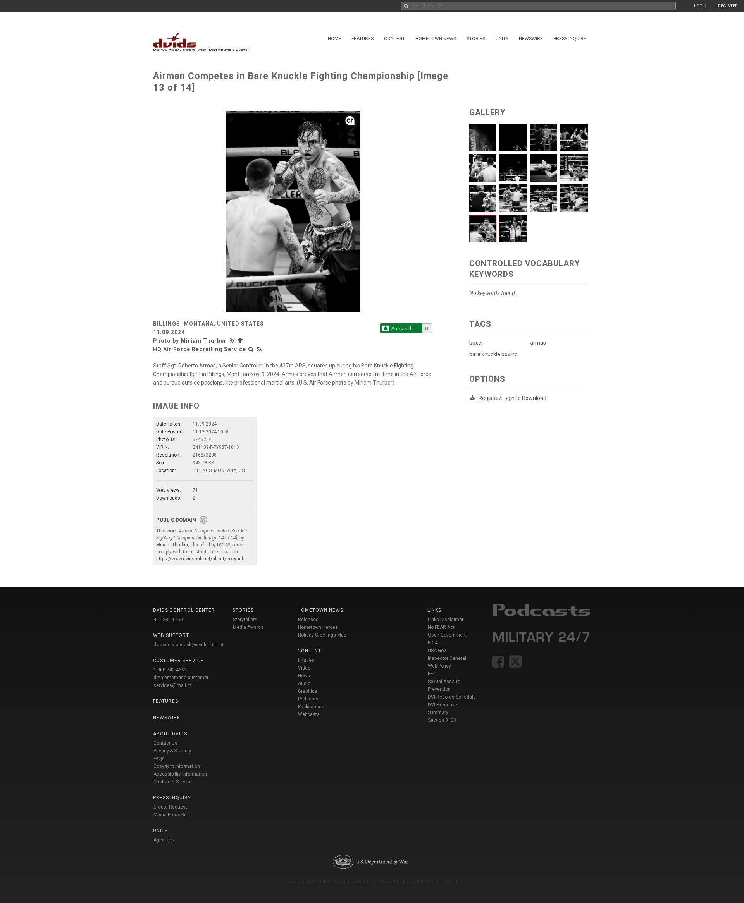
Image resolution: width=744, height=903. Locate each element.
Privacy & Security (172, 751)
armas (538, 343)
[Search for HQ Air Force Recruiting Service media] (251, 349)
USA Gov (437, 650)
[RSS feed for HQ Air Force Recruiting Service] (259, 349)
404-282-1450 (168, 619)
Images (306, 660)
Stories (476, 38)
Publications (311, 706)
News (304, 675)
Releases (308, 619)
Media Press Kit (170, 814)
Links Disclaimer (445, 619)
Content (394, 38)
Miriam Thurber (204, 341)
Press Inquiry (569, 38)
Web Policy (439, 666)
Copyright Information (176, 766)
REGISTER (728, 6)
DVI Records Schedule (452, 697)
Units (502, 38)
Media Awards (248, 627)
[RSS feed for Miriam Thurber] (233, 341)
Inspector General (447, 658)
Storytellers (245, 619)
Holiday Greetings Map (322, 635)
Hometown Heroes (318, 627)
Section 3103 (442, 720)
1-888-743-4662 (170, 670)
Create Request (170, 807)
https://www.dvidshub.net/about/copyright (201, 558)
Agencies (163, 840)
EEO (432, 673)
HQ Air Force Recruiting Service (199, 349)
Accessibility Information (180, 774)
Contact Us (165, 743)
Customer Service (172, 782)
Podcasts (308, 699)
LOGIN (700, 6)
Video (304, 668)
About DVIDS (170, 733)
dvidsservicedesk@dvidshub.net (188, 644)
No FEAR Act (441, 627)
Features (362, 38)
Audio (304, 683)
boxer (476, 343)
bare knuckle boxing (493, 354)
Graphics (307, 691)
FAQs (159, 758)
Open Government (447, 635)
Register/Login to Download (512, 398)
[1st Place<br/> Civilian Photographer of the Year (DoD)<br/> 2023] (241, 341)
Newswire (531, 38)
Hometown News (435, 38)
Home (334, 38)
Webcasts (309, 714)
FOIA (433, 642)
